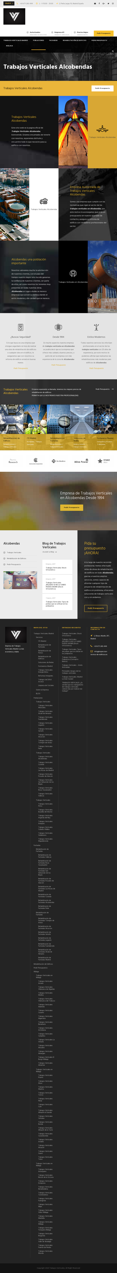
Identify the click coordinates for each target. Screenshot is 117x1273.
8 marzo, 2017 (50, 564)
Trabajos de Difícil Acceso (45, 680)
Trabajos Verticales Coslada (45, 763)
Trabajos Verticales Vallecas (45, 794)
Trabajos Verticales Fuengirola (45, 1199)
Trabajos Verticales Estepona (45, 1182)
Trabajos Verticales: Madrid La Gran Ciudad (72, 678)
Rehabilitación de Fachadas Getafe (44, 933)
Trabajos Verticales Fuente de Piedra (45, 1246)
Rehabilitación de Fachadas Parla (44, 907)
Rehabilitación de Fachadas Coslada (44, 895)
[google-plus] (104, 3)
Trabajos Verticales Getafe (45, 730)
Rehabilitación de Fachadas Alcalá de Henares (45, 951)
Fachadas (53, 40)
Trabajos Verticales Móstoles (45, 706)
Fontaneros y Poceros (104, 441)
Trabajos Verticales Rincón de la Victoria (45, 1176)
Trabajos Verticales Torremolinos (45, 1193)
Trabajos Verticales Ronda (45, 1123)
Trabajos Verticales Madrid (15, 40)
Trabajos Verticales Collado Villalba (45, 828)
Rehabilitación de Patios (44, 651)
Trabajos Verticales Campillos (45, 1035)
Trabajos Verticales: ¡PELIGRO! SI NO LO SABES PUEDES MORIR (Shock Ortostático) (56, 585)
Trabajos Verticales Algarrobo (45, 1017)
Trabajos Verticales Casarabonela (45, 1134)
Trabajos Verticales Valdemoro (45, 834)
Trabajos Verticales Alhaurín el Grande (45, 1111)
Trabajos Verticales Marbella (45, 1217)
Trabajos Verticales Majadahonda (45, 840)
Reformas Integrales (45, 676)
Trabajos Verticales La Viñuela (46, 1040)
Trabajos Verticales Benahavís (45, 1023)
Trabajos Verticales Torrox (45, 1094)
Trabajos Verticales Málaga (45, 1223)
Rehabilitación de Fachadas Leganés (45, 939)
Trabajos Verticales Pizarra (45, 1076)
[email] (95, 3)
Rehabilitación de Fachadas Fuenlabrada (46, 945)
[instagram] (113, 3)
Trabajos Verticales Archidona (45, 1029)
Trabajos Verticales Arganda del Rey (45, 816)
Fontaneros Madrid (105, 416)
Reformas (102, 444)
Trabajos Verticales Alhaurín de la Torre (45, 1129)
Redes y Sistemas (79, 444)
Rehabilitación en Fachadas (58, 416)
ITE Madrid (35, 416)
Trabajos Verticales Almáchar (45, 1064)
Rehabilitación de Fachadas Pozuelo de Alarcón (46, 880)
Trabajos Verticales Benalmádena (45, 1188)
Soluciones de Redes (82, 416)
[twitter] (108, 3)
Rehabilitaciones (9, 444)
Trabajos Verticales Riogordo (45, 1234)
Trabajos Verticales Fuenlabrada (45, 718)
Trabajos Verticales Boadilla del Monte (45, 810)
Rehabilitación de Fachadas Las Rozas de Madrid (46, 888)
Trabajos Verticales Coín (45, 1105)
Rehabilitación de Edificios (74, 40)
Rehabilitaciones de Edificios (11, 416)
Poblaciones (38, 40)
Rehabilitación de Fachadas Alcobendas (46, 901)
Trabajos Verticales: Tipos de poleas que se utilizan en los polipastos (57, 604)
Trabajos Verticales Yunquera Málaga (45, 1228)
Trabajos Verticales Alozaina (45, 1046)
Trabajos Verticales (9, 447)
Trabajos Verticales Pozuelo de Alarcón (45, 775)
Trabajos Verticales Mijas (45, 1205)
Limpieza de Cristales (46, 685)
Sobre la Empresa (42, 690)
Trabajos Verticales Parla (45, 747)
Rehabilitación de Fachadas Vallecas (44, 856)
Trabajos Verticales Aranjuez (45, 822)
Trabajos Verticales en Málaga (44, 976)
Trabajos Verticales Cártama (45, 1117)
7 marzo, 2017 (50, 598)
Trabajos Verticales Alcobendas (45, 757)
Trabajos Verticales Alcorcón (45, 735)
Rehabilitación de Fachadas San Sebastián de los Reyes (44, 871)
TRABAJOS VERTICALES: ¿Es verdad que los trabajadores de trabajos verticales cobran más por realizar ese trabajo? (72, 686)
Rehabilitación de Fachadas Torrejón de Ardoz (46, 920)
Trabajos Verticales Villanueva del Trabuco (46, 999)
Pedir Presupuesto (103, 33)
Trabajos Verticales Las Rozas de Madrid (46, 769)
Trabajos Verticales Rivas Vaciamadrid (45, 789)
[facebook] (99, 3)
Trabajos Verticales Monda (45, 1252)
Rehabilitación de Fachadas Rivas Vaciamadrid (44, 863)
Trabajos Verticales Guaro (45, 1152)
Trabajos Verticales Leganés (45, 724)
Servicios (39, 637)
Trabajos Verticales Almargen (45, 1052)
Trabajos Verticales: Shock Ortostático (56, 569)
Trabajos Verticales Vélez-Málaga (45, 1211)
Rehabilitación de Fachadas (44, 646)
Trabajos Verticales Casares (45, 1011)
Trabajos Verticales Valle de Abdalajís (45, 1240)
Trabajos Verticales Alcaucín (45, 1146)
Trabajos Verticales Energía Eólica (45, 671)
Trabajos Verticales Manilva (45, 1088)
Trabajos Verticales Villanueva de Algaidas (46, 988)
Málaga (9, 46)
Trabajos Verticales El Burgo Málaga (46, 1058)
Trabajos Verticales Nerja (45, 1099)
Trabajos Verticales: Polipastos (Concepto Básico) (70, 659)
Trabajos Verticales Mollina (45, 994)
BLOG (38, 693)
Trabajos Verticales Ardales (45, 1140)
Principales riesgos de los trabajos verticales (71, 672)
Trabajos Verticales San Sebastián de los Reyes (46, 782)
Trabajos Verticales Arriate (45, 982)
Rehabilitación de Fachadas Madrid (44, 958)
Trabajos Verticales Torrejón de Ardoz (45, 741)
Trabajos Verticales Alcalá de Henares (45, 712)
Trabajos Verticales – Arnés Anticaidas (72, 666)
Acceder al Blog (48, 552)
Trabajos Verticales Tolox (45, 1158)
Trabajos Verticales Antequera (45, 1170)
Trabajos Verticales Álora (45, 1082)
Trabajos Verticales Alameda (45, 1005)
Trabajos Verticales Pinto (45, 805)
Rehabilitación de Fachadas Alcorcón (45, 927)
